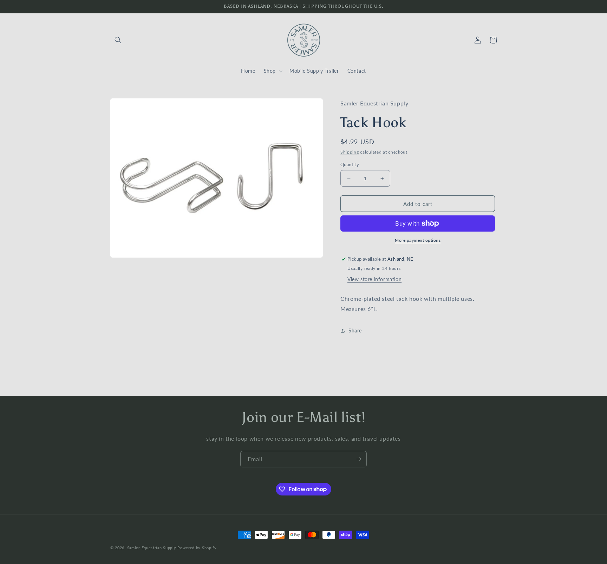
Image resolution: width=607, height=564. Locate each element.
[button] (118, 40)
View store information (374, 279)
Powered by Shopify (197, 547)
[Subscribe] (358, 459)
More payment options (417, 240)
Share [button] (355, 330)
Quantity (349, 164)
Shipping (349, 152)
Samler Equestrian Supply (151, 547)
